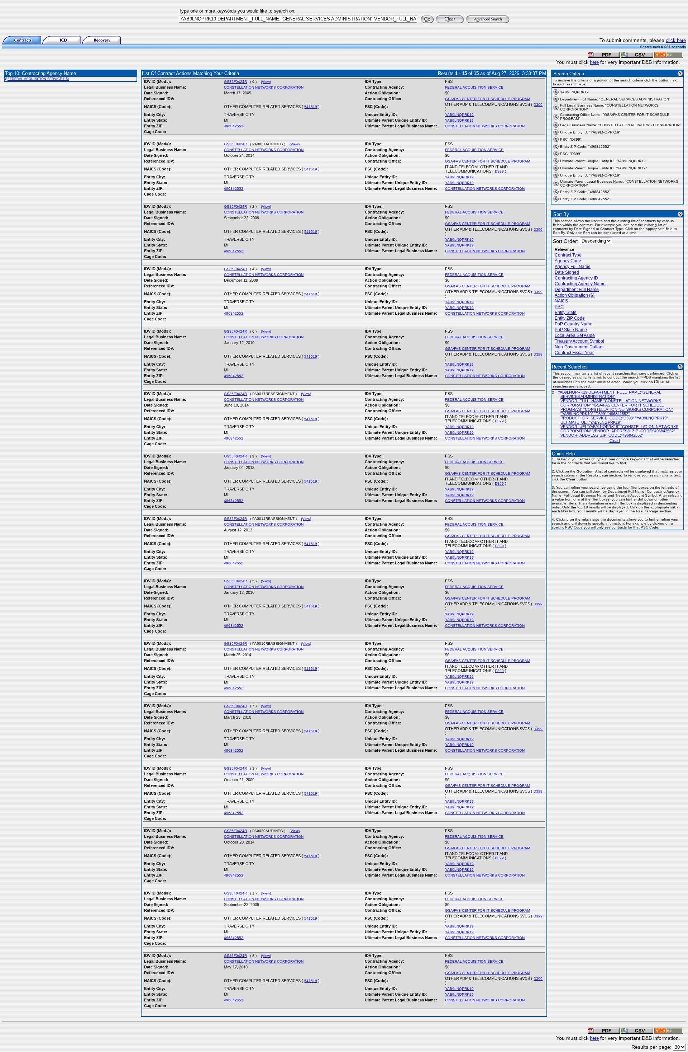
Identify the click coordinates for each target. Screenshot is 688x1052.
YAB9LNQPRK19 (459, 115)
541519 (310, 107)
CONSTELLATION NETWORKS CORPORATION (264, 87)
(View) (266, 82)
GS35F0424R (235, 82)
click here (676, 40)
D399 (538, 105)
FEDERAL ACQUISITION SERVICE (474, 87)
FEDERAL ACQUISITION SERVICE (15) (38, 79)
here (594, 62)
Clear (614, 440)
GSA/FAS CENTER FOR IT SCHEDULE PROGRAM (487, 99)
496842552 (233, 126)
